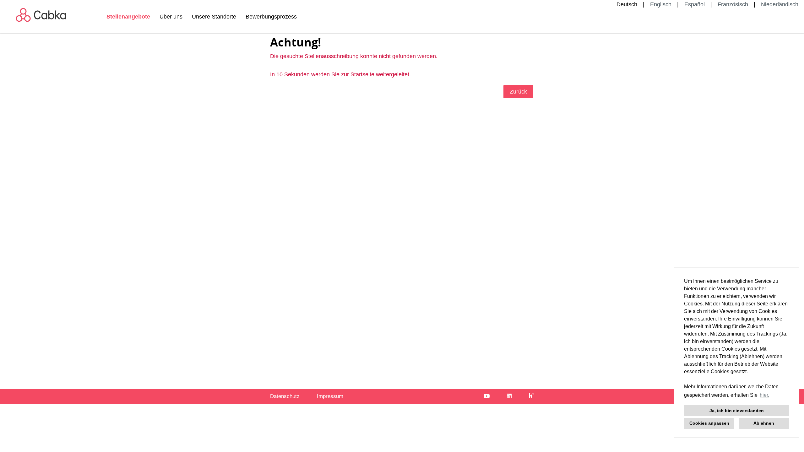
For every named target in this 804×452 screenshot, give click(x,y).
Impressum (330, 396)
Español (694, 4)
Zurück (518, 92)
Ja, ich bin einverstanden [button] (736, 410)
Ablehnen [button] (763, 423)
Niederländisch (779, 4)
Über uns (171, 16)
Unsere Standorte (214, 16)
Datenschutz (285, 396)
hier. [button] (764, 395)
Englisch (660, 4)
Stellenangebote (128, 16)
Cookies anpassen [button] (709, 423)
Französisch (733, 4)
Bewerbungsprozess (271, 16)
